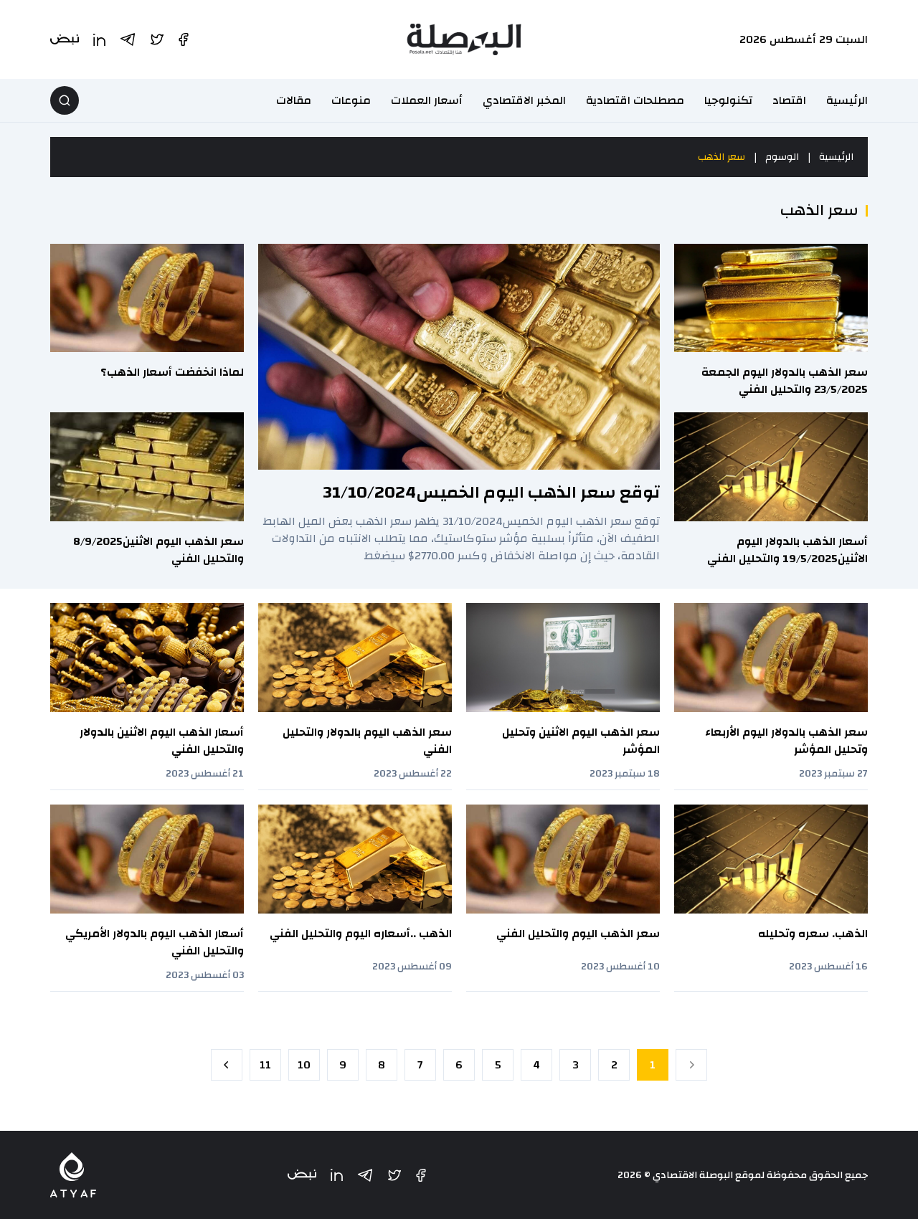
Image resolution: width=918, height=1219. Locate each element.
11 (265, 1065)
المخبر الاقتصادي (524, 100)
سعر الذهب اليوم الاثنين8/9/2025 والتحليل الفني (158, 550)
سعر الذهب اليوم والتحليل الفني (578, 933)
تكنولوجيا (728, 100)
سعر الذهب (721, 157)
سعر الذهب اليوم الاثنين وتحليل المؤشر (581, 740)
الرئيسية (847, 100)
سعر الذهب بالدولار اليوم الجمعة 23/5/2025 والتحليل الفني (784, 380)
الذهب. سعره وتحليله (813, 933)
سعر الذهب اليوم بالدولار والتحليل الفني (367, 740)
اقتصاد (789, 100)
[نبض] (302, 1175)
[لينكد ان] (337, 1175)
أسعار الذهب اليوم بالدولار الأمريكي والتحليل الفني (154, 942)
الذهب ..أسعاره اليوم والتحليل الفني (361, 933)
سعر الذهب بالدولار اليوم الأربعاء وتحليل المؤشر (786, 740)
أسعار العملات (427, 100)
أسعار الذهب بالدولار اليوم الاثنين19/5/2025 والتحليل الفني (787, 550)
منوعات (351, 100)
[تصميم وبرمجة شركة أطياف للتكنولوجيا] (73, 1174)
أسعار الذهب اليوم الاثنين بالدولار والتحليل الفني (162, 740)
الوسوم (782, 157)
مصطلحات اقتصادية (635, 100)
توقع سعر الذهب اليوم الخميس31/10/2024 (491, 492)
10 (304, 1065)
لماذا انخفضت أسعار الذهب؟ (172, 372)
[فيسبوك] (421, 1175)
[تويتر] (394, 1175)
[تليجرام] (365, 1175)
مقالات (293, 100)
